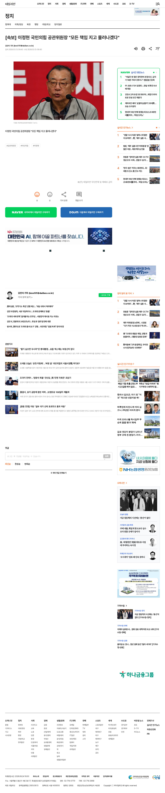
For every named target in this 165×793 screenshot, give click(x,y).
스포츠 (99, 3)
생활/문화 (73, 3)
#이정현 (36, 145)
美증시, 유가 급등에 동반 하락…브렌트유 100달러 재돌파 (44, 392)
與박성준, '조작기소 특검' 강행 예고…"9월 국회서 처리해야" (30, 306)
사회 (56, 3)
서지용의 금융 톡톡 (126, 525)
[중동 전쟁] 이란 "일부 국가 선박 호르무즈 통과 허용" (43, 406)
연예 (91, 3)
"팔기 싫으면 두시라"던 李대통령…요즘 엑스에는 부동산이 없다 (47, 349)
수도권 (115, 3)
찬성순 (17, 464)
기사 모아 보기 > (25, 297)
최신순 (8, 464)
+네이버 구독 (105, 295)
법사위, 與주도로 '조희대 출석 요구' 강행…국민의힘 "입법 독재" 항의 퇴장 (35, 326)
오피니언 (40, 3)
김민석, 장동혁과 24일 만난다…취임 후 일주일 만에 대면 (29, 321)
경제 (63, 3)
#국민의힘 (24, 145)
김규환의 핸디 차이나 (127, 538)
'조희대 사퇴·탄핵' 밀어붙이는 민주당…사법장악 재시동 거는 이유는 (33, 316)
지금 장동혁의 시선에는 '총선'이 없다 (135, 518)
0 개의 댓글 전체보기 (58, 473)
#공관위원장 (11, 145)
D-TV (132, 3)
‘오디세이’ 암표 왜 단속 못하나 (132, 557)
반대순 (27, 464)
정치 (49, 3)
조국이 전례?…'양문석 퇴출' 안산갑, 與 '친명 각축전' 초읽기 (45, 377)
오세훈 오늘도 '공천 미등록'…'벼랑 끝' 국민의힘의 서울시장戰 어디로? (50, 363)
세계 (108, 3)
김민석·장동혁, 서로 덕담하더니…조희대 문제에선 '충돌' (28, 311)
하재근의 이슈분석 (126, 553)
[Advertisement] (59, 431)
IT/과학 (83, 3)
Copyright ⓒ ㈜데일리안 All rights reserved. (120, 785)
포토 (124, 3)
